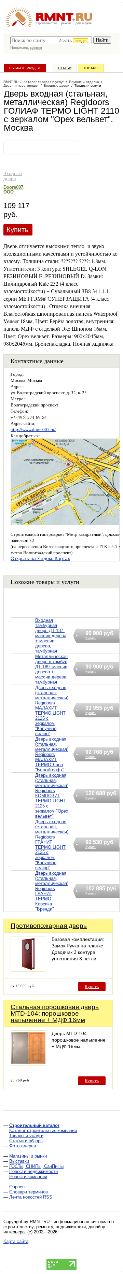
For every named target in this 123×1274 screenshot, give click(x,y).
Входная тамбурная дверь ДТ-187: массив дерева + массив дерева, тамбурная (50, 636)
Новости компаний (28, 1176)
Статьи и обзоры (26, 1140)
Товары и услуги (26, 1135)
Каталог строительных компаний (43, 1130)
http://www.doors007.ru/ (33, 429)
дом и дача (84, 23)
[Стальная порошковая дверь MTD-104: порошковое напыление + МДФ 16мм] (28, 1064)
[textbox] (51, 40)
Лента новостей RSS (30, 1197)
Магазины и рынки (28, 1156)
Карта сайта (15, 1241)
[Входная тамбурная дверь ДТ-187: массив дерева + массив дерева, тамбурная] (23, 644)
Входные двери (12, 176)
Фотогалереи (22, 1145)
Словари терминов (28, 1191)
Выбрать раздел (24, 68)
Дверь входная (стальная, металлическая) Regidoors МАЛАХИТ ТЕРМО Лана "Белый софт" (51, 754)
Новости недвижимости (33, 1171)
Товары (90, 68)
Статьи (64, 68)
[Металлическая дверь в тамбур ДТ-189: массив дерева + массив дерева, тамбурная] (23, 678)
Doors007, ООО (14, 190)
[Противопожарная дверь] (28, 969)
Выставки (19, 1161)
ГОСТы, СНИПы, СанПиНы (36, 1166)
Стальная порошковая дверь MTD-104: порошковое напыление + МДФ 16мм (55, 1013)
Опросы (17, 1186)
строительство (46, 23)
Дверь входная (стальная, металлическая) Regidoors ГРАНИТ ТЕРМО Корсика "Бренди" (51, 891)
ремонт (66, 23)
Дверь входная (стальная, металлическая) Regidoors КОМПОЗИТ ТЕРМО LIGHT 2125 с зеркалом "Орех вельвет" (51, 796)
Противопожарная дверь (49, 925)
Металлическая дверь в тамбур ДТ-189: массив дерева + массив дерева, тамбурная (51, 669)
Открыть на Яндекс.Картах (40, 558)
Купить (17, 229)
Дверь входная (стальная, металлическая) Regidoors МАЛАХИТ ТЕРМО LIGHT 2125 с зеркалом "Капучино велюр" (51, 710)
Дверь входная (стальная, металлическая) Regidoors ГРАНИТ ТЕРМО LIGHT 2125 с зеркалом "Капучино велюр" (51, 844)
